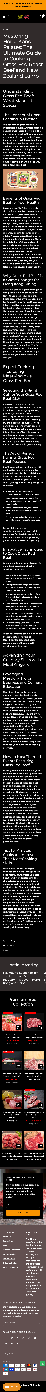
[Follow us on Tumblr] (17, 1344)
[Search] (9, 16)
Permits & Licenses (11, 1250)
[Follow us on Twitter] (12, 1338)
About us (7, 1236)
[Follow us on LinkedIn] (12, 1344)
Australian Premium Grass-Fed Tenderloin (12, 1074)
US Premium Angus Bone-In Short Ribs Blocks (12, 1114)
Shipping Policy (10, 1263)
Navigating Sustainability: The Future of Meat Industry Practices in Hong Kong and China (21, 978)
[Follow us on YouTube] (35, 1338)
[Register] (39, 1323)
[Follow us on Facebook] (6, 1338)
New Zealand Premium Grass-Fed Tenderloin (12, 1036)
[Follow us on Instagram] (23, 1338)
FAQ (5, 1245)
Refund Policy (9, 1259)
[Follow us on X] (17, 1338)
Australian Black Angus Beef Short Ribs (34, 1074)
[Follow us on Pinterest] (29, 1338)
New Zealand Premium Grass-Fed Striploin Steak (34, 1114)
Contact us (8, 1241)
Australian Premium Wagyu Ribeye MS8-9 (34, 1036)
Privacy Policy (9, 1254)
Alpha (6, 29)
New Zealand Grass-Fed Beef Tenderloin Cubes (12, 1154)
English (7, 1354)
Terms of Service (10, 1267)
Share (5, 950)
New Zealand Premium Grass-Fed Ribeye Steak (34, 1154)
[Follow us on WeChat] (6, 1344)
